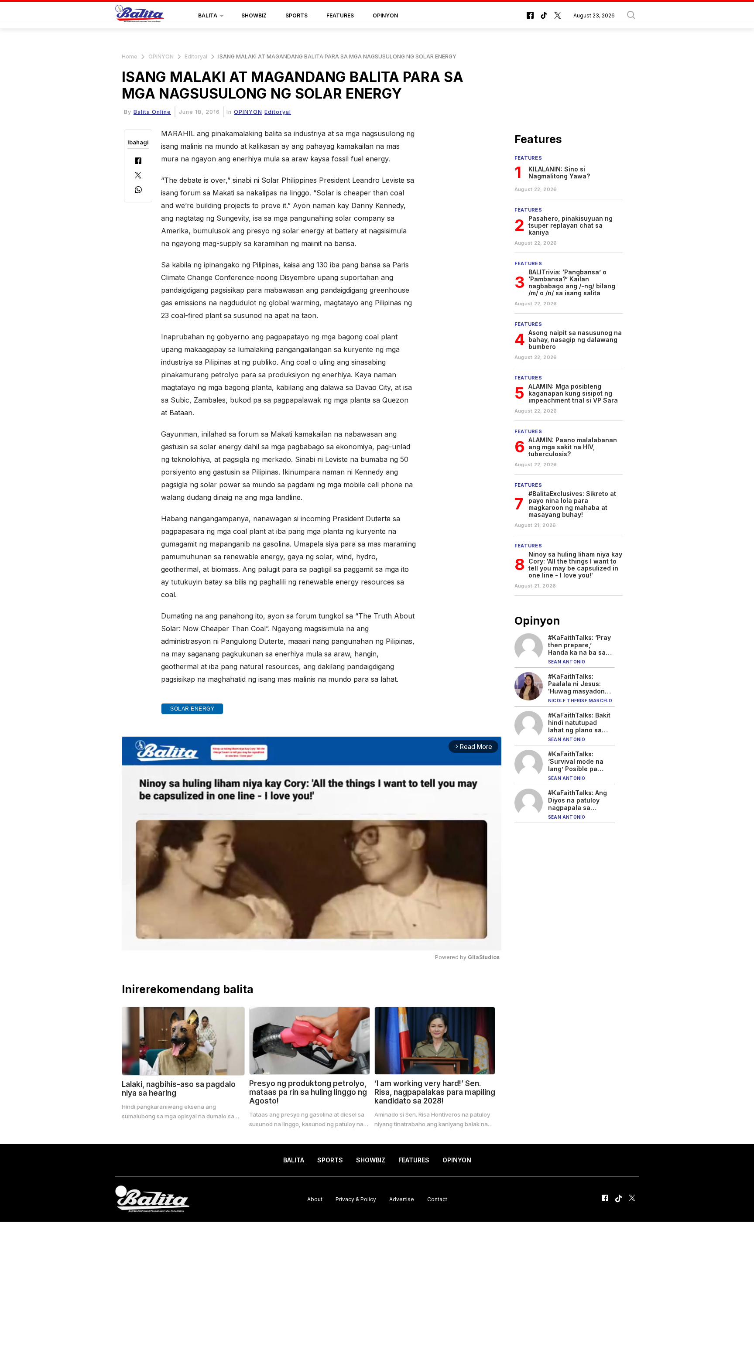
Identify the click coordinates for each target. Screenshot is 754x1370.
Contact (437, 1199)
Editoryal (196, 56)
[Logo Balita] (139, 16)
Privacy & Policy (356, 1199)
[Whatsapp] (138, 191)
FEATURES (340, 15)
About (314, 1199)
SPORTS (296, 15)
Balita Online (152, 112)
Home (129, 56)
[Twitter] (138, 176)
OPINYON (385, 15)
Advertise (401, 1199)
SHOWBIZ (254, 15)
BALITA (207, 15)
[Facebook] (138, 161)
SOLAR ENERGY (192, 709)
